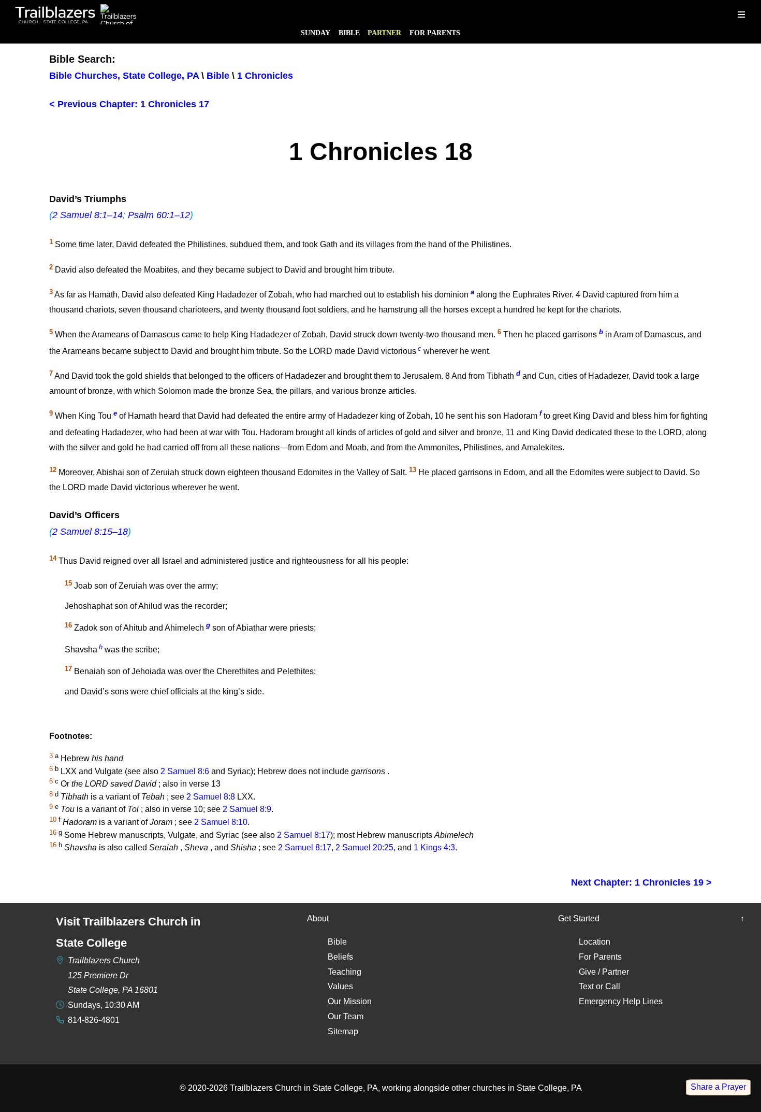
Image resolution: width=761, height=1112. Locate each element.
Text (586, 986)
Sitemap (343, 1031)
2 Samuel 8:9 (247, 809)
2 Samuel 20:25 (364, 847)
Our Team (345, 1016)
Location (594, 941)
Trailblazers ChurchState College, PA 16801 (113, 975)
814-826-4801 (94, 1020)
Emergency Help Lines (621, 1001)
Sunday (315, 32)
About (318, 918)
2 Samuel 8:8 (210, 796)
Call (612, 986)
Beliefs (340, 956)
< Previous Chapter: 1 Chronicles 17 (129, 104)
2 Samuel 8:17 (303, 835)
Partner (384, 32)
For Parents (434, 32)
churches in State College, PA (527, 1088)
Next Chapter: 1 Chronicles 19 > (641, 882)
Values (340, 986)
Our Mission (350, 1001)
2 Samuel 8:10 (220, 822)
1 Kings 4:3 (434, 847)
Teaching (344, 971)
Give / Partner (604, 971)
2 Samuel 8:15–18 (90, 531)
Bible (349, 32)
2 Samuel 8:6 (184, 771)
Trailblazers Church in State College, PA (304, 1088)
